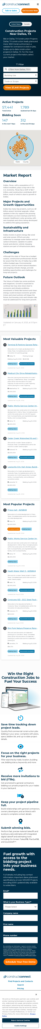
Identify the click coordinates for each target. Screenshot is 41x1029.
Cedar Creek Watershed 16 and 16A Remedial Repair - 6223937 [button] (24, 438)
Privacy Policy (32, 955)
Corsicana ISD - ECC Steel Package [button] (24, 600)
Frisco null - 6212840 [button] (17, 510)
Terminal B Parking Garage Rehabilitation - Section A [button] (24, 345)
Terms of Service (20, 955)
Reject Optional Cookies (20, 1020)
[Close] (34, 993)
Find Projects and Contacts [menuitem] (20, 981)
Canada (27, 24)
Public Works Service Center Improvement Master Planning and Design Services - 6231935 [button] (24, 406)
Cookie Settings (20, 1026)
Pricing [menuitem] (20, 988)
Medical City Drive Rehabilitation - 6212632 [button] (24, 373)
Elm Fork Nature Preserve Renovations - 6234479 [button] (24, 628)
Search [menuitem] (20, 985)
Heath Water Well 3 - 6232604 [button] (22, 571)
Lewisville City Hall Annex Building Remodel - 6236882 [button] (24, 467)
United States (16, 24)
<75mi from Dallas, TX (18, 69)
